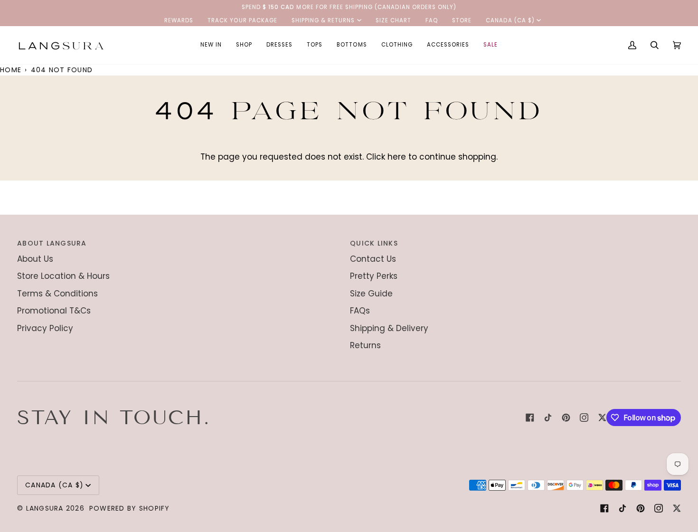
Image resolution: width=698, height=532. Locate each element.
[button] (244, 45)
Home (10, 70)
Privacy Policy (45, 328)
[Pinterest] (566, 417)
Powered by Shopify (129, 508)
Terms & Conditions (57, 293)
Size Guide (371, 293)
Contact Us (373, 259)
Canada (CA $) (510, 20)
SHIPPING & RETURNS (323, 20)
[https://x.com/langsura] (602, 417)
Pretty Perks (373, 276)
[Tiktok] (548, 417)
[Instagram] (584, 417)
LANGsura (45, 508)
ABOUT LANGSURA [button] (52, 243)
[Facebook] (530, 417)
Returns (365, 345)
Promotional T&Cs (54, 310)
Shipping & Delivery (389, 328)
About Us (35, 259)
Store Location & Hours (63, 276)
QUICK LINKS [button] (374, 243)
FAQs (360, 310)
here (396, 156)
